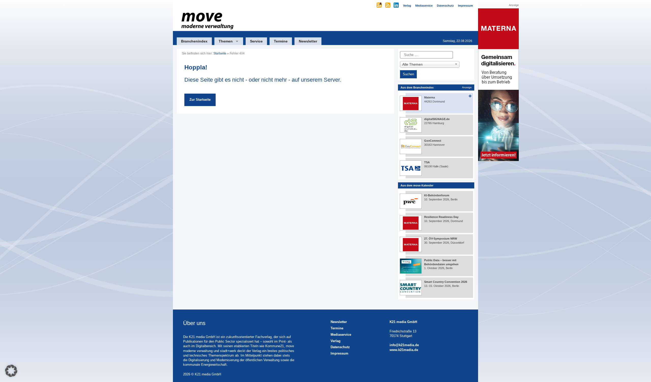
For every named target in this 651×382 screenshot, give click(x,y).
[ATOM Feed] (379, 6)
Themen (226, 41)
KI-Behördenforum (436, 195)
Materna (429, 97)
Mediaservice (341, 334)
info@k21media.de (404, 345)
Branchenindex (194, 41)
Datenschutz (340, 347)
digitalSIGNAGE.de (437, 119)
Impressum (339, 353)
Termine (281, 41)
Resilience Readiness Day (441, 216)
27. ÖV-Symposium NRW (440, 238)
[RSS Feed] (388, 6)
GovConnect (432, 140)
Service (256, 41)
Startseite (219, 53)
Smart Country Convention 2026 (445, 281)
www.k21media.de (404, 350)
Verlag (336, 341)
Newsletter (308, 41)
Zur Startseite (200, 99)
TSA (427, 162)
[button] (11, 371)
